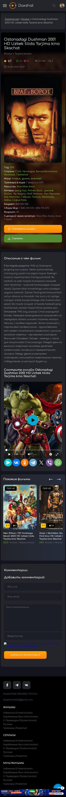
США (18, 171)
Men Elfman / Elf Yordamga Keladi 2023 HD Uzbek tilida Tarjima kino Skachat (18, 536)
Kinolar (8, 54)
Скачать (17, 238)
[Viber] (50, 462)
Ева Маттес (12, 197)
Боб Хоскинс (35, 194)
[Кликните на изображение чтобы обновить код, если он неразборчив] (33, 646)
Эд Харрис (19, 194)
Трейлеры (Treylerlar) (15, 728)
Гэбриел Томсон (31, 197)
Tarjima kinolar (23, 54)
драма (26, 178)
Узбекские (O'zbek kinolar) (18, 713)
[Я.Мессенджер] (8, 462)
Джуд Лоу (20, 190)
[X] (41, 462)
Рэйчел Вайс (35, 190)
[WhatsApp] (58, 462)
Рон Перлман (52, 194)
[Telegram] (33, 462)
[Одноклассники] (25, 462)
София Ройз (19, 200)
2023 (5, 542)
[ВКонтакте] (16, 462)
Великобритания (46, 171)
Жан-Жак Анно (26, 186)
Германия (22, 174)
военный (36, 178)
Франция (9, 174)
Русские (7, 724)
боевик (16, 178)
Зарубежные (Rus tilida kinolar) (20, 717)
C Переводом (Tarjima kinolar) (20, 720)
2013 (41, 542)
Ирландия (28, 171)
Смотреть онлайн (23, 229)
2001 (12, 167)
